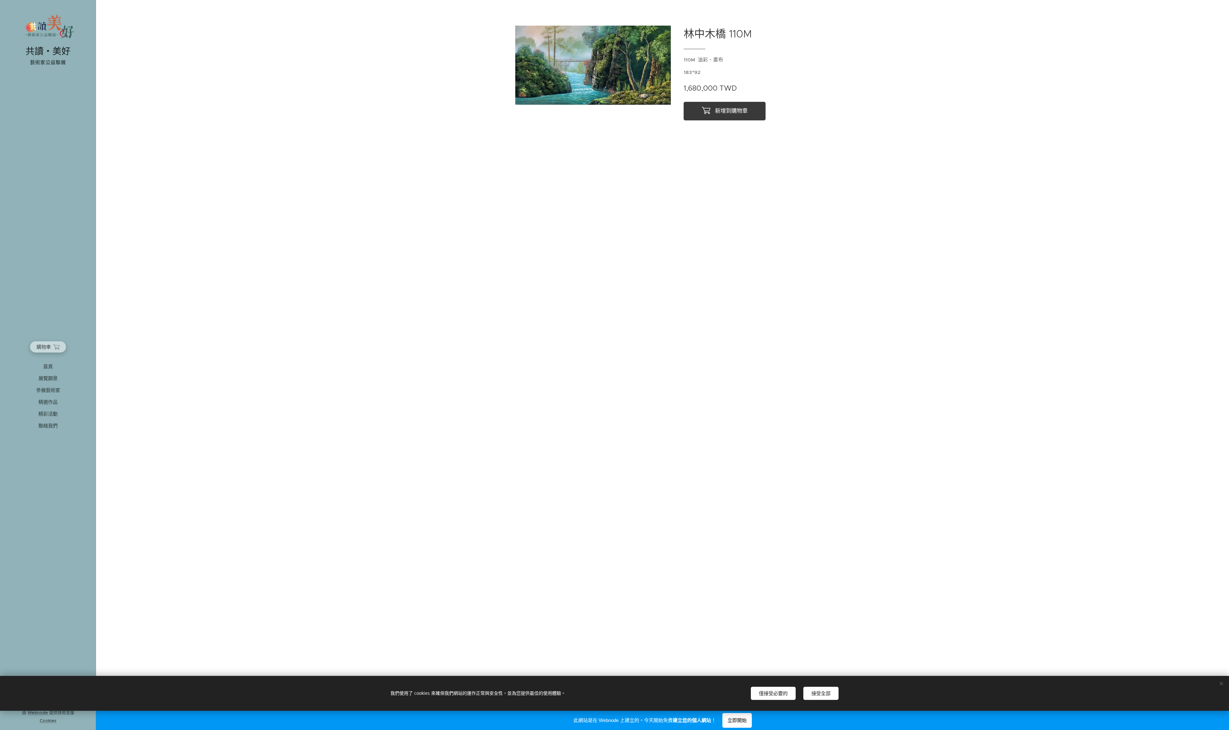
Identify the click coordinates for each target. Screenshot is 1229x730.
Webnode (38, 712)
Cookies (48, 720)
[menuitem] (48, 366)
